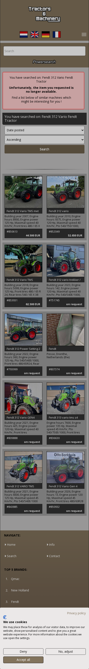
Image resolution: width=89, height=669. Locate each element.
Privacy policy (76, 613)
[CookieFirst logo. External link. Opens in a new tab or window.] (4, 617)
